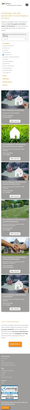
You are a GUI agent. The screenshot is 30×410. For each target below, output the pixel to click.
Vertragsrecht (7, 72)
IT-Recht (6, 59)
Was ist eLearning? (6, 377)
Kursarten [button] (5, 85)
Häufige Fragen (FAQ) (7, 370)
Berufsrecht (7, 48)
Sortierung (5, 36)
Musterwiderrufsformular (8, 365)
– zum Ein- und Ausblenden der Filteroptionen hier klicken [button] (14, 34)
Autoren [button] (5, 75)
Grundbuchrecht (8, 54)
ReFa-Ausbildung (8, 70)
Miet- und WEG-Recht (9, 65)
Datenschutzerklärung (7, 363)
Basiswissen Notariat (9, 45)
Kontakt (3, 373)
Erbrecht (6, 50)
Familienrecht (7, 52)
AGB (2, 361)
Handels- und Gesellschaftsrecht (11, 57)
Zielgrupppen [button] (6, 78)
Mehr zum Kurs (15, 121)
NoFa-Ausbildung (8, 68)
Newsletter (14, 344)
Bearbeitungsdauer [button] (7, 81)
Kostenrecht (7, 63)
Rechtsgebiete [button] (6, 43)
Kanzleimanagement (9, 61)
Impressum (4, 358)
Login (2, 383)
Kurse (2, 375)
